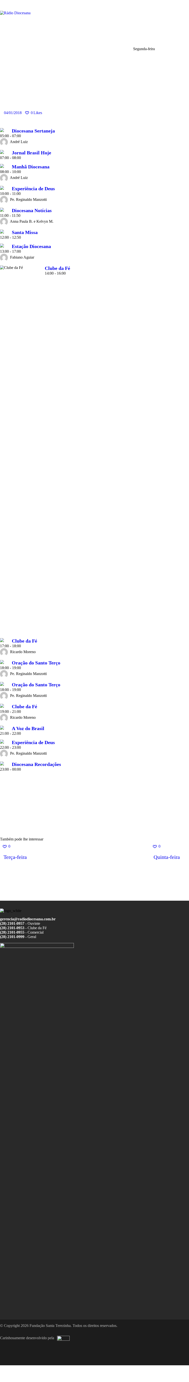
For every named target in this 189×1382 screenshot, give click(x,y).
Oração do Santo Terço (36, 662)
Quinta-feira (167, 857)
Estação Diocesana (31, 246)
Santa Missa (25, 232)
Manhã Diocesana (30, 166)
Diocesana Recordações (36, 764)
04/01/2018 (13, 113)
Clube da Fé (57, 268)
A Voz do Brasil (28, 728)
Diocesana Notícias (32, 210)
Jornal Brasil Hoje (31, 152)
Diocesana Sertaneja (33, 130)
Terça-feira (15, 857)
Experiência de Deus (33, 188)
